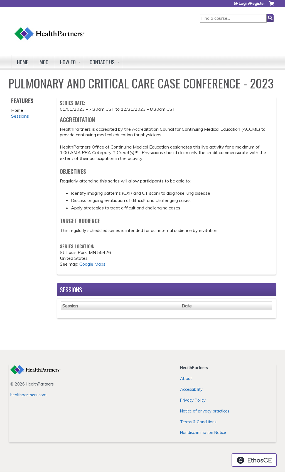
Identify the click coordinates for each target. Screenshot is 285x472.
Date (187, 305)
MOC (44, 62)
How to (68, 62)
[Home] (49, 28)
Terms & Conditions (198, 421)
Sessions (20, 116)
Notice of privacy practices (204, 411)
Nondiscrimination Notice (203, 432)
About (186, 378)
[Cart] (271, 5)
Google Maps (92, 264)
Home (22, 62)
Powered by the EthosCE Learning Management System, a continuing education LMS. (254, 460)
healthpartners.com (28, 394)
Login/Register (252, 3)
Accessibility (191, 389)
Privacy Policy (193, 400)
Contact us (102, 62)
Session (70, 305)
